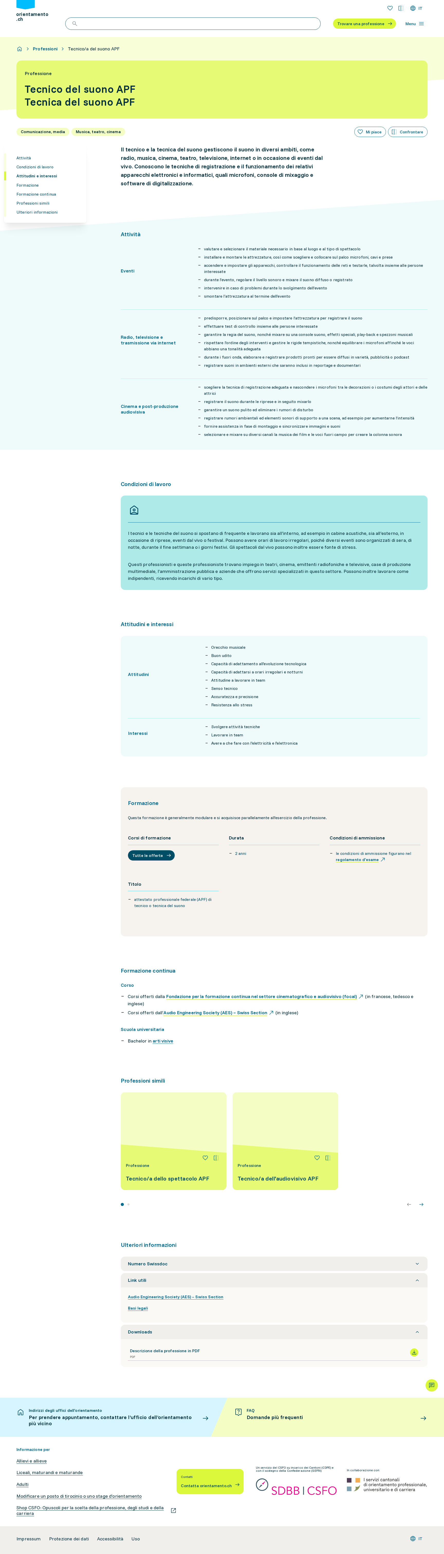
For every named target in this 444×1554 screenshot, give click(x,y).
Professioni (45, 49)
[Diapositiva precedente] (409, 1204)
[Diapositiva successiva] (421, 1204)
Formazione (27, 184)
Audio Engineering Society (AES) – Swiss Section (176, 1296)
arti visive (163, 1041)
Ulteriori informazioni (37, 212)
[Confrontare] (216, 1158)
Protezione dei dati (69, 1539)
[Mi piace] (205, 1158)
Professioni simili (32, 203)
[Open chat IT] (431, 1385)
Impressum (28, 1539)
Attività (23, 157)
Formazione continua (36, 193)
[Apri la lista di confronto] (401, 8)
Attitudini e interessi (36, 175)
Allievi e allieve (31, 1461)
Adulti (22, 1484)
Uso (136, 1539)
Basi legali (138, 1308)
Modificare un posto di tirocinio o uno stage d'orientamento (79, 1496)
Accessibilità (110, 1539)
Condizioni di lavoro (34, 166)
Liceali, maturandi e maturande (49, 1472)
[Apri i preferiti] (390, 8)
